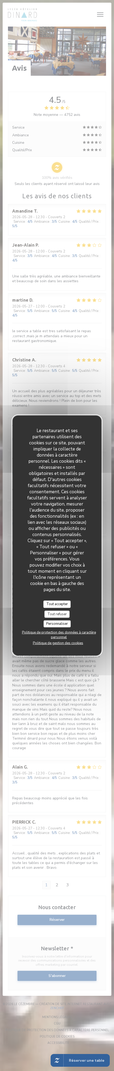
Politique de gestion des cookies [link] (58, 642)
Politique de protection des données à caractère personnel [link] (59, 634)
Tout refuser (57, 614)
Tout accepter (57, 604)
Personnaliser (57, 623)
